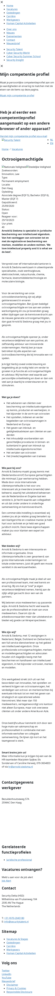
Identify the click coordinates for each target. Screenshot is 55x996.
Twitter (6, 970)
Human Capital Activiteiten (21, 23)
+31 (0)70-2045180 (14, 918)
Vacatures (12, 9)
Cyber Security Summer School (23, 56)
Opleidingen (13, 12)
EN (51, 143)
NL (51, 139)
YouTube (6, 977)
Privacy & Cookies (16, 988)
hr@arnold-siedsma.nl (20, 766)
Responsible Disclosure (19, 991)
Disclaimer (12, 984)
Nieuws (10, 32)
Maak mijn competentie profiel (17, 95)
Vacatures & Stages (17, 939)
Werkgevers (13, 19)
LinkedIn (6, 974)
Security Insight (15, 60)
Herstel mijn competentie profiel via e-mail (23, 136)
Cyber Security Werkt (18, 52)
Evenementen (14, 36)
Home (9, 5)
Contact (10, 39)
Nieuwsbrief (13, 43)
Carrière (11, 16)
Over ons (11, 29)
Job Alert (6, 880)
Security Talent (14, 49)
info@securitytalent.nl (16, 921)
